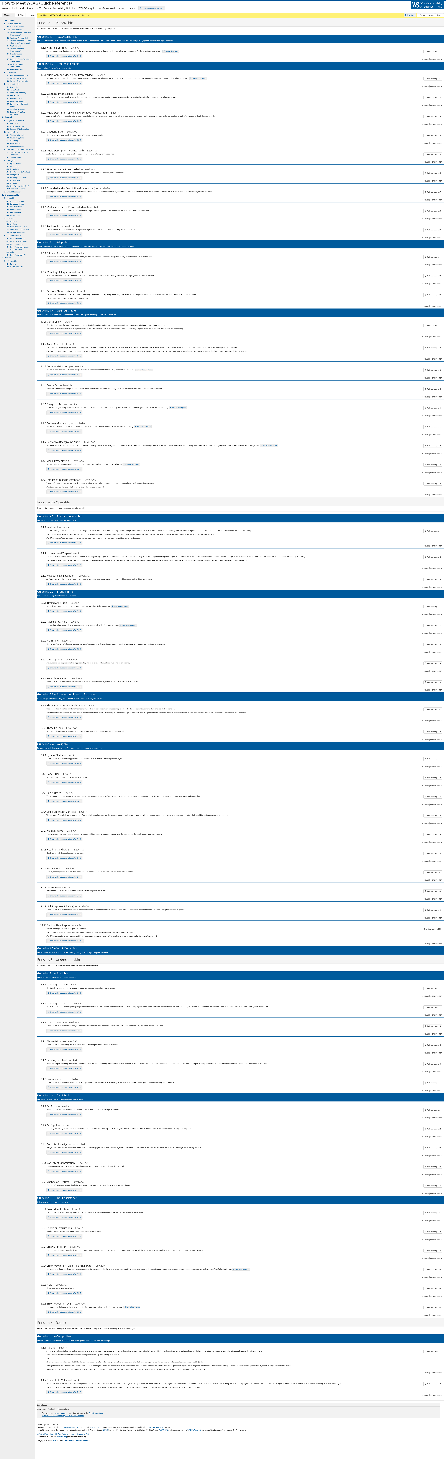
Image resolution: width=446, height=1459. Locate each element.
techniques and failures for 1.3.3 (65, 303)
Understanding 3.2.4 (433, 1167)
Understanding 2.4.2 (433, 778)
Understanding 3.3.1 (433, 1213)
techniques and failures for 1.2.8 (65, 215)
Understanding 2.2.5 (433, 682)
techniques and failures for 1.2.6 (65, 178)
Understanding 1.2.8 (433, 211)
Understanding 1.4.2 (433, 348)
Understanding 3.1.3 (433, 1026)
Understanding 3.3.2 (433, 1232)
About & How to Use (152, 8)
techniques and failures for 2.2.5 (65, 687)
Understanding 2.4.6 (433, 853)
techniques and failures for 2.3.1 (65, 717)
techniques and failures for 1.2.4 (65, 140)
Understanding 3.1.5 (433, 1064)
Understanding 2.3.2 (433, 732)
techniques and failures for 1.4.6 (65, 431)
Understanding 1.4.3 (433, 370)
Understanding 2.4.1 (433, 759)
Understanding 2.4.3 (433, 797)
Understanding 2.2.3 (433, 644)
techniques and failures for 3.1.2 (65, 1012)
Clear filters (410, 15)
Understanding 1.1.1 (433, 51)
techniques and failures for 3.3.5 (65, 1293)
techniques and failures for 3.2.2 (65, 1133)
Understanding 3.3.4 (433, 1269)
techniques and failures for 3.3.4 (65, 1274)
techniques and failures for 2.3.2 (65, 736)
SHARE (426, 59)
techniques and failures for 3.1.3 (65, 1031)
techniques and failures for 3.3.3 (65, 1255)
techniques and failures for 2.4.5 (65, 839)
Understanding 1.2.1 (433, 79)
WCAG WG (163, 1430)
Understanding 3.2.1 (433, 1110)
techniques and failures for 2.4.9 (65, 914)
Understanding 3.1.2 (433, 1007)
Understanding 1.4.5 (433, 408)
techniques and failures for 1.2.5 (65, 159)
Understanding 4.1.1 (433, 1351)
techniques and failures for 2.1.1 (65, 543)
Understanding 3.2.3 (433, 1148)
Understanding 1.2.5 (433, 154)
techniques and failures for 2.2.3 (65, 649)
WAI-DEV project (194, 1430)
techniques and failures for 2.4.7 (65, 877)
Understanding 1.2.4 (433, 135)
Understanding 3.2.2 (433, 1129)
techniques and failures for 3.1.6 (65, 1087)
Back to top (437, 59)
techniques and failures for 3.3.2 (65, 1236)
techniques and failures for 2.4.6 (65, 858)
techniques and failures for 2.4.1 (65, 763)
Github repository (96, 1413)
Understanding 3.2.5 (433, 1186)
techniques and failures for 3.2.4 (65, 1171)
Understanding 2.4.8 (433, 891)
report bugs (60, 1413)
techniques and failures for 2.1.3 (65, 584)
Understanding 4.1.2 (433, 1384)
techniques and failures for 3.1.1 (65, 993)
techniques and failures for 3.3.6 (65, 1312)
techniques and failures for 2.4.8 (65, 896)
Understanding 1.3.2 (433, 276)
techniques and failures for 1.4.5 (65, 412)
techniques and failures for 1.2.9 (65, 234)
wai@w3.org (61, 1436)
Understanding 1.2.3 (433, 116)
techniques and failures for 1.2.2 (65, 102)
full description (171, 51)
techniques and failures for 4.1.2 (65, 1392)
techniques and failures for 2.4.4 (65, 820)
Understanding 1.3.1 (433, 257)
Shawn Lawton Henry (154, 1427)
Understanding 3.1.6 (433, 1083)
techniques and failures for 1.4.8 (65, 469)
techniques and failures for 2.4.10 (66, 940)
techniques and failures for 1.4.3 (65, 375)
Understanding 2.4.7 (433, 872)
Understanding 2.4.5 (433, 834)
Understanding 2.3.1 (433, 709)
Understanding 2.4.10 (433, 929)
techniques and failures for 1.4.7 (65, 450)
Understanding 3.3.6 (433, 1307)
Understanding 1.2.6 (433, 173)
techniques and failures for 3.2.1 (65, 1114)
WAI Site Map (42, 1434)
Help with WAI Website (59, 1434)
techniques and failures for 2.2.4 (65, 668)
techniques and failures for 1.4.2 (65, 356)
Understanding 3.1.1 (433, 988)
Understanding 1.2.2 (433, 97)
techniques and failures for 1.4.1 (65, 333)
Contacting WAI (83, 1434)
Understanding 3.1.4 (433, 1045)
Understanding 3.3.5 (433, 1288)
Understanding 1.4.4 (433, 389)
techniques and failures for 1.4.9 (65, 491)
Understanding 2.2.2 (433, 625)
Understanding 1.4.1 (433, 325)
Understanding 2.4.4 (433, 815)
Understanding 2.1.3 (433, 579)
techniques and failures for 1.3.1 (65, 261)
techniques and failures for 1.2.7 (65, 196)
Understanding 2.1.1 (433, 531)
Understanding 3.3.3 (433, 1251)
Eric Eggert (94, 1427)
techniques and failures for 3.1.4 (65, 1049)
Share (440, 15)
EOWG (105, 1430)
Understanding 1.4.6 (433, 427)
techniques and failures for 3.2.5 (65, 1190)
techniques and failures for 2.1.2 (65, 565)
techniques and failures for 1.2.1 (65, 83)
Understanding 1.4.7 (433, 446)
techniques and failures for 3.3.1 (65, 1217)
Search (72, 1434)
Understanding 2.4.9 (433, 910)
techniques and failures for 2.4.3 (65, 801)
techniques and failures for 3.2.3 (65, 1152)
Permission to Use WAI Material (76, 1440)
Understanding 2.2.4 (433, 663)
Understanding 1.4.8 (433, 465)
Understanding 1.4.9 (433, 484)
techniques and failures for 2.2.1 (65, 611)
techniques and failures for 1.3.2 (65, 280)
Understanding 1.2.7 (433, 192)
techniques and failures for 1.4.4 (65, 393)
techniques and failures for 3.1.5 (65, 1068)
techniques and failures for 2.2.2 (65, 630)
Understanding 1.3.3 (433, 295)
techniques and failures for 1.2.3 (65, 121)
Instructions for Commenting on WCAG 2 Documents (63, 1416)
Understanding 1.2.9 (433, 230)
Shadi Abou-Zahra (70, 1427)
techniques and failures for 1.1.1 (65, 56)
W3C (54, 1440)
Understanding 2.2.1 (433, 607)
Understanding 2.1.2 (433, 557)
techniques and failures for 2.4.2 (65, 782)
